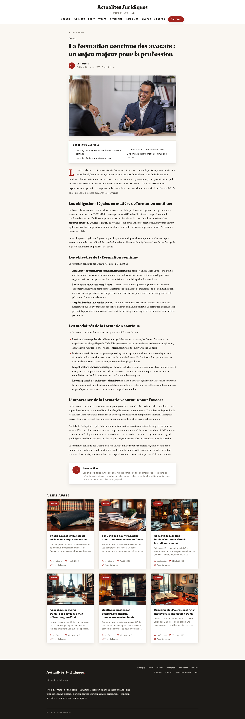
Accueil (65, 19)
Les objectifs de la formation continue (93, 158)
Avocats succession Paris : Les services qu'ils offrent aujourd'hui (66, 613)
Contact (176, 19)
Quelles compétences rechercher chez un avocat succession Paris (118, 613)
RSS (196, 672)
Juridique (79, 19)
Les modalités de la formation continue (145, 149)
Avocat (102, 19)
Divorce (146, 19)
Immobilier (132, 19)
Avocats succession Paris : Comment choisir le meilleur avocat (170, 539)
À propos (159, 19)
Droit (91, 19)
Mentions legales (183, 672)
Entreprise (116, 19)
